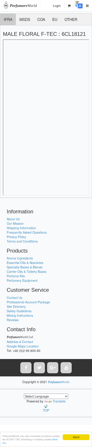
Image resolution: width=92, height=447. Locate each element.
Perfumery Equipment (22, 280)
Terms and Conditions (22, 241)
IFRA (8, 19)
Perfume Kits (16, 276)
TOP (46, 410)
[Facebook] (25, 367)
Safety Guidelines (19, 311)
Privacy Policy (16, 237)
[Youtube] (66, 367)
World (23, 5)
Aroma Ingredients (20, 258)
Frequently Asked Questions (27, 232)
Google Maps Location (23, 346)
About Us (13, 219)
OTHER (71, 19)
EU (54, 19)
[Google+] (52, 367)
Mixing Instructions (20, 315)
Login (57, 5)
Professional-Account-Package (28, 302)
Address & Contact (20, 341)
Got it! (76, 437)
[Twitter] (39, 367)
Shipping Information (21, 228)
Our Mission (15, 223)
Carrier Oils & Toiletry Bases (26, 271)
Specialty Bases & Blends (24, 267)
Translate (59, 401)
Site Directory (16, 306)
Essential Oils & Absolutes (25, 262)
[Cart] (69, 5)
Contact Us (14, 297)
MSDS (24, 19)
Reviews (13, 320)
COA (41, 19)
